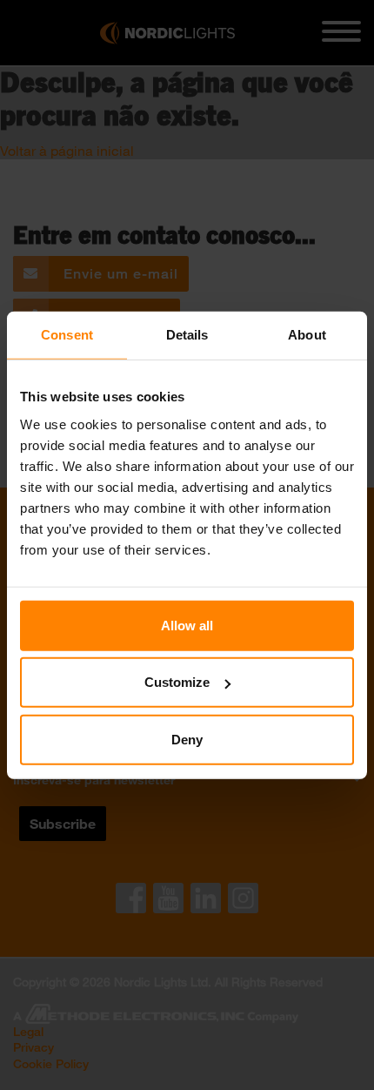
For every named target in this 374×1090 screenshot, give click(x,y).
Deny (187, 738)
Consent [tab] (67, 334)
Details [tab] (187, 334)
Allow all (187, 624)
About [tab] (307, 334)
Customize (177, 682)
